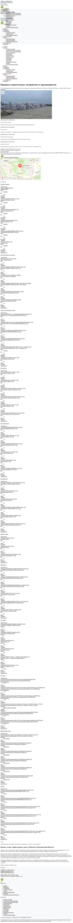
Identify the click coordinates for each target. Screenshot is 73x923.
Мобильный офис (10, 39)
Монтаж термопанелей (11, 41)
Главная (5, 9)
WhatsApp (6, 157)
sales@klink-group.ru (9, 872)
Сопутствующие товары (12, 27)
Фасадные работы (10, 40)
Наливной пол (9, 18)
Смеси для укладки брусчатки (13, 14)
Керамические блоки (11, 24)
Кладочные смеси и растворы (13, 13)
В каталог (3, 89)
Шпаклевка (9, 21)
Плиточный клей (10, 15)
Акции (5, 891)
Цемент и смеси (10, 19)
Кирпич (8, 26)
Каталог (5, 10)
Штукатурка (9, 17)
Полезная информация (11, 35)
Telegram (16, 157)
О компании (6, 31)
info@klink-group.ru (8, 871)
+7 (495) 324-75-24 (10, 870)
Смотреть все (4, 186)
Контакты (5, 44)
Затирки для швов (10, 12)
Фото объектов (7, 42)
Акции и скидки (7, 36)
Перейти (3, 197)
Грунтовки (8, 22)
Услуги (5, 37)
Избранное (6, 30)
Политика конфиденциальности (11, 894)
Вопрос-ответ (9, 33)
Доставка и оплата (10, 32)
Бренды (5, 28)
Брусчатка (8, 23)
